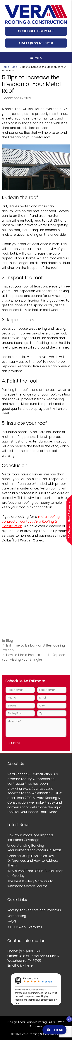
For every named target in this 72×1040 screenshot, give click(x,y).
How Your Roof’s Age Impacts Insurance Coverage (30, 837)
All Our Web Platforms (24, 927)
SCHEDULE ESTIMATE (36, 31)
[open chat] (67, 1020)
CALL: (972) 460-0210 (36, 43)
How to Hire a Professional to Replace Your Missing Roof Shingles (33, 657)
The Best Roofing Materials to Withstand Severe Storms (30, 883)
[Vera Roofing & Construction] (36, 14)
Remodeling (16, 916)
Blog (14, 67)
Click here (25, 965)
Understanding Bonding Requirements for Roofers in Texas (34, 848)
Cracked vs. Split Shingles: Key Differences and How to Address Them (33, 861)
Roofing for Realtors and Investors (34, 910)
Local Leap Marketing (32, 1022)
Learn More (48, 812)
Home (5, 67)
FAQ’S (11, 921)
